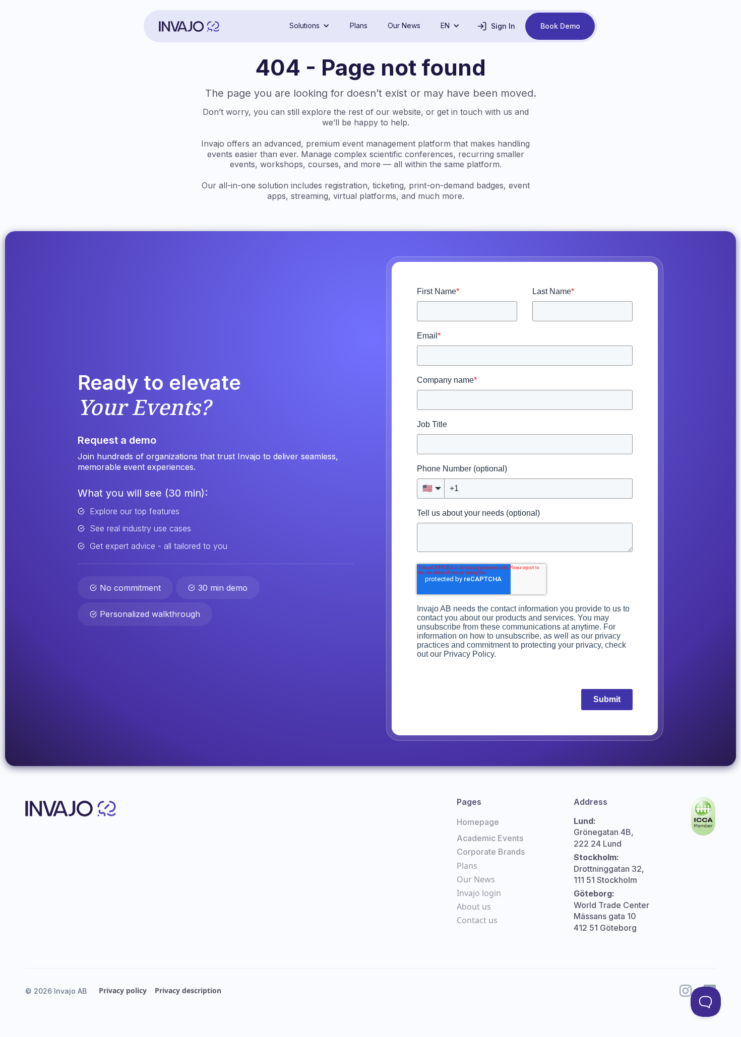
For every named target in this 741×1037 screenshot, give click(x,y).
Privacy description (188, 990)
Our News (404, 25)
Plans (358, 25)
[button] (309, 25)
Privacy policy (123, 990)
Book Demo (560, 26)
